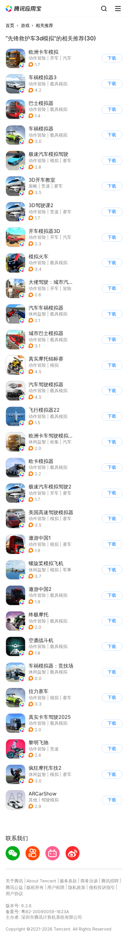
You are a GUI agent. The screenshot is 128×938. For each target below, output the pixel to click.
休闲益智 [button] (37, 313)
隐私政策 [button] (76, 887)
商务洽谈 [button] (89, 880)
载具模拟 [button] (58, 83)
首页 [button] (10, 25)
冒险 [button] (67, 288)
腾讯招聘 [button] (110, 880)
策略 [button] (33, 186)
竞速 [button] (45, 186)
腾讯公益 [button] (14, 887)
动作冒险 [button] (37, 58)
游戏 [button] (25, 25)
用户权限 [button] (56, 887)
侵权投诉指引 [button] (102, 887)
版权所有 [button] (35, 887)
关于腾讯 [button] (14, 880)
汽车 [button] (67, 58)
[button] (24, 8)
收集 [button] (54, 441)
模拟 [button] (54, 160)
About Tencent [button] (41, 880)
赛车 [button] (67, 160)
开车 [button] (54, 58)
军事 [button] (67, 569)
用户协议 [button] (14, 893)
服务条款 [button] (68, 880)
